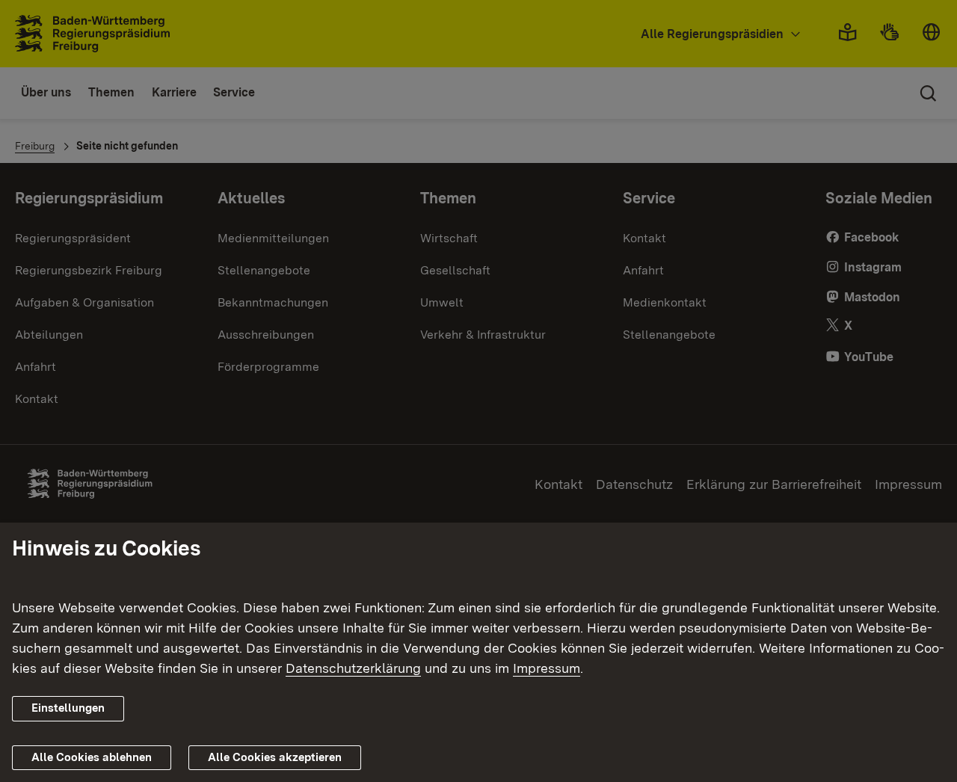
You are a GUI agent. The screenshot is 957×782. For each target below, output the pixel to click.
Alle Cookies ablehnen (91, 757)
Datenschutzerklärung (353, 668)
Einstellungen (68, 708)
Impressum (546, 668)
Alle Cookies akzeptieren (275, 757)
